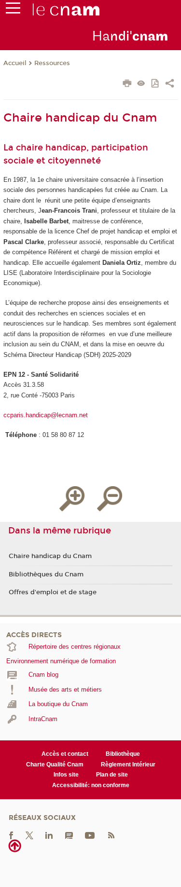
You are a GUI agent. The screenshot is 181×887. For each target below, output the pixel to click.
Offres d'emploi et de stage (53, 592)
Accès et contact (65, 754)
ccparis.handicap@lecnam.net (45, 415)
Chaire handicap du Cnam (50, 556)
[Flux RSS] (111, 835)
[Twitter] (29, 835)
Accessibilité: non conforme (90, 785)
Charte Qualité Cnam (55, 764)
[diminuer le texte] (110, 499)
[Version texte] (141, 84)
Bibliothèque (123, 754)
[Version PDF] (156, 84)
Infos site (66, 774)
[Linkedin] (49, 835)
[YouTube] (89, 835)
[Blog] (69, 835)
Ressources (52, 63)
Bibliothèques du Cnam (46, 574)
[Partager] (170, 84)
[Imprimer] (127, 84)
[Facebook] (11, 835)
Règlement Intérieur (128, 764)
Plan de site (112, 774)
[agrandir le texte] (72, 499)
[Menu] (13, 10)
